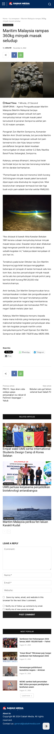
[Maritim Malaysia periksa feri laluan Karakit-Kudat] (27, 508)
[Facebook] (14, 55)
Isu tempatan (14, 18)
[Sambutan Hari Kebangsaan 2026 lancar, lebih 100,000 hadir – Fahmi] (10, 643)
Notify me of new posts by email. (20, 609)
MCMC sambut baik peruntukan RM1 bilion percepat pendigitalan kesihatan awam (34, 684)
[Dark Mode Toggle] (46, 726)
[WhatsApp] (20, 55)
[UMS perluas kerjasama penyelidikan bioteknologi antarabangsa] (27, 473)
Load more (26, 695)
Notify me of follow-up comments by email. (24, 606)
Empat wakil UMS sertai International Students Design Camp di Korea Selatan (26, 452)
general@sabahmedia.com (27, 723)
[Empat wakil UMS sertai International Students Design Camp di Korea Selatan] (27, 435)
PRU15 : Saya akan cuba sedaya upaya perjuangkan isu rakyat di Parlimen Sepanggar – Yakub (14, 395)
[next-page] (9, 531)
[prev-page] (4, 531)
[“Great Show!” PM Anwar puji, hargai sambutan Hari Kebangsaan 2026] (10, 657)
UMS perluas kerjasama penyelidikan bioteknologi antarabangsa (26, 488)
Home (5, 18)
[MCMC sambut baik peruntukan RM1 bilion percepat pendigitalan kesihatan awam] (10, 685)
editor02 (8, 48)
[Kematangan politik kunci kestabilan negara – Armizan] (10, 671)
